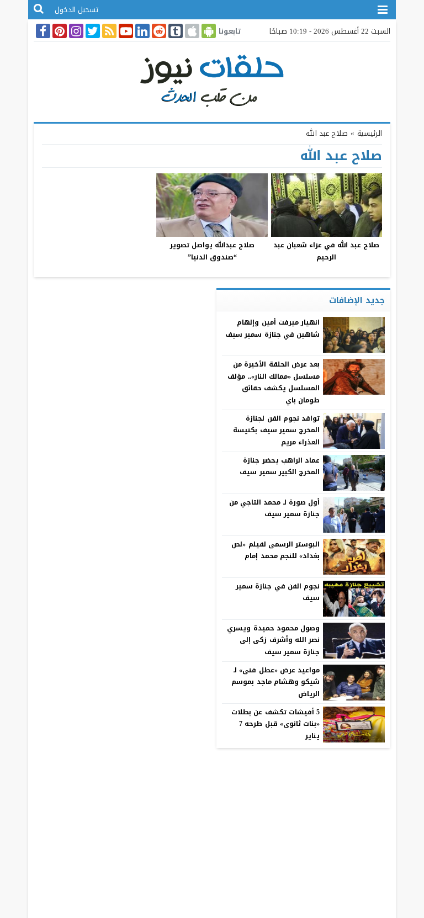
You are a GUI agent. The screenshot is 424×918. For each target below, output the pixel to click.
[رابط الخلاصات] (108, 31)
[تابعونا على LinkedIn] (141, 31)
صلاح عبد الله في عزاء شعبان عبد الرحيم (326, 251)
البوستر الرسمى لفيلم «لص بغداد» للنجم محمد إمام (275, 550)
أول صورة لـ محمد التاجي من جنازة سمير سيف (274, 508)
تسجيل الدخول (76, 10)
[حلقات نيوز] (212, 79)
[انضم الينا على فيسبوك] (42, 31)
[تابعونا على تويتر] (91, 31)
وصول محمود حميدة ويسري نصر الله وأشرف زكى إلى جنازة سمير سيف (273, 640)
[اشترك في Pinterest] (58, 31)
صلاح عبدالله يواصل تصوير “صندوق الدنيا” (212, 251)
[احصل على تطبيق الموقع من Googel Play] (207, 31)
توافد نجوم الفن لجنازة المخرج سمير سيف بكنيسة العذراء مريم (276, 430)
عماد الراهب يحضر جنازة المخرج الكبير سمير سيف (279, 466)
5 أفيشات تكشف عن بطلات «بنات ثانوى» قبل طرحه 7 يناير (275, 724)
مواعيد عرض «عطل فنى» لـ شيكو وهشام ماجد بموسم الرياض (275, 682)
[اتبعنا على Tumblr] (174, 31)
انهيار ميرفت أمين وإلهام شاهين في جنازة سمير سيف (272, 328)
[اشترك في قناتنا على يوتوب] (124, 31)
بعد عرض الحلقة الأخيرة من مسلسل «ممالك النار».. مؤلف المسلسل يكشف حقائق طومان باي (273, 382)
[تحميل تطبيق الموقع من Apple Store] (191, 31)
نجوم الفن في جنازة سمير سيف (278, 592)
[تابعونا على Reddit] (158, 31)
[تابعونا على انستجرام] (75, 31)
